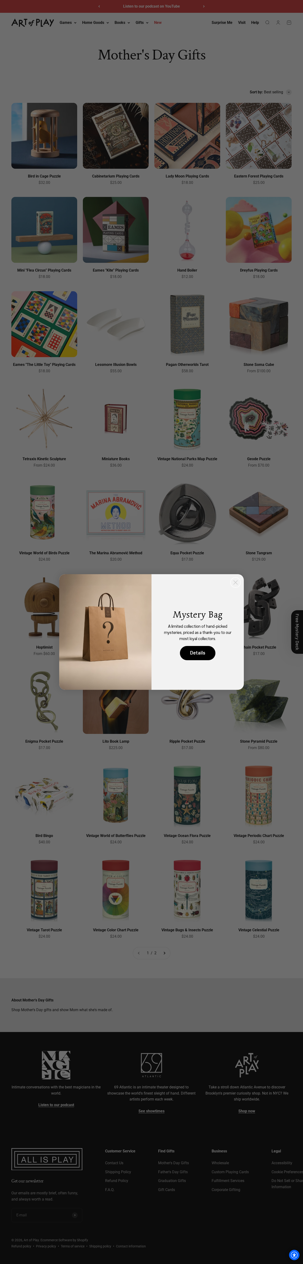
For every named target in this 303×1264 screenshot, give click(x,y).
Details (197, 653)
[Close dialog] (235, 582)
